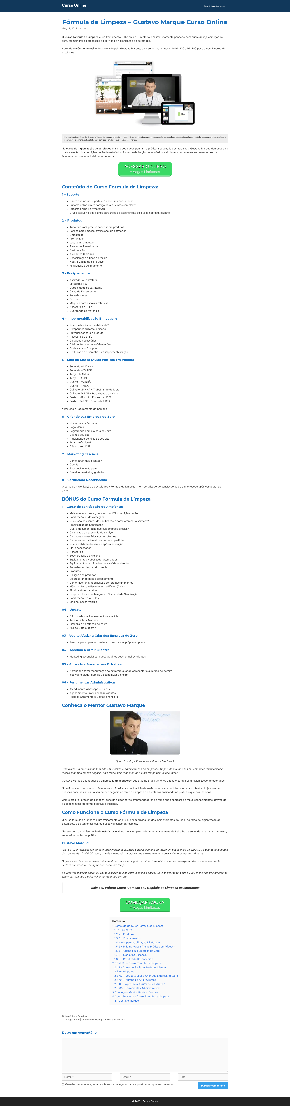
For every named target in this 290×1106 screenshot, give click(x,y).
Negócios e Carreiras (214, 6)
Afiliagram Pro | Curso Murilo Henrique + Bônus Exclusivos (95, 1019)
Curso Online (74, 5)
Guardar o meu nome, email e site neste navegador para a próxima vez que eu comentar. (119, 1084)
